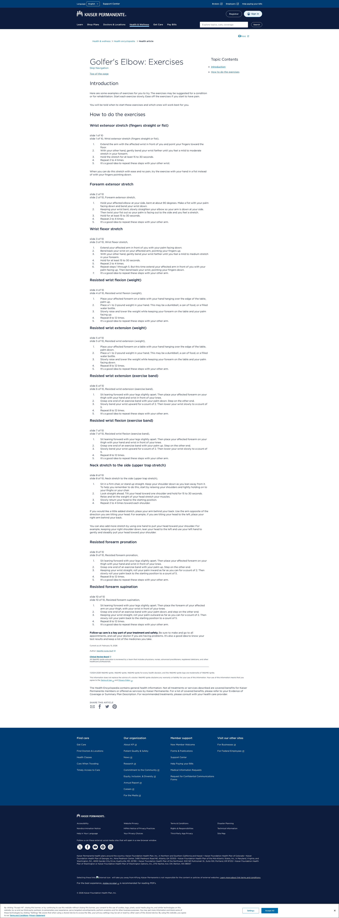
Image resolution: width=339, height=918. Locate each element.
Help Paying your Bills (182, 763)
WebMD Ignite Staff (105, 651)
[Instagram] (110, 847)
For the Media (131, 795)
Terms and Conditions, (19, 915)
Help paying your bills (252, 4)
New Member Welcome (183, 744)
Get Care (158, 24)
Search (256, 25)
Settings (250, 911)
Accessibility (82, 823)
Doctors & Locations (114, 24)
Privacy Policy (124, 680)
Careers (127, 789)
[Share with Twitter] (107, 706)
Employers (231, 4)
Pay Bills (172, 24)
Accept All (269, 911)
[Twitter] (79, 847)
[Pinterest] (102, 847)
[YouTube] (94, 847)
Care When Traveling (88, 763)
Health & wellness (101, 41)
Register (234, 14)
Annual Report (131, 782)
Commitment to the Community (140, 770)
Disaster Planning (225, 823)
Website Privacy (131, 823)
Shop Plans (93, 24)
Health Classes (84, 757)
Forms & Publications (182, 751)
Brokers (215, 4)
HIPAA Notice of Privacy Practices (139, 828)
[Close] (335, 911)
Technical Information (227, 828)
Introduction (218, 66)
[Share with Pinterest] (114, 706)
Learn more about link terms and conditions (240, 877)
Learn (80, 24)
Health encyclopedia (125, 41)
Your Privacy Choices (133, 833)
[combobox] (224, 25)
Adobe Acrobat (110, 883)
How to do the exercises (225, 72)
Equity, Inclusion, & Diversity (138, 776)
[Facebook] (87, 847)
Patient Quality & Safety (136, 751)
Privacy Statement (37, 915)
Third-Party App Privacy (182, 833)
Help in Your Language (87, 833)
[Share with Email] (92, 706)
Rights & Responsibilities (182, 828)
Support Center (111, 4)
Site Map (221, 833)
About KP (129, 744)
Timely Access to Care (88, 770)
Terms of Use (106, 680)
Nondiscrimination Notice (89, 828)
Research (128, 763)
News (127, 757)
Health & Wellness (139, 24)
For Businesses (225, 744)
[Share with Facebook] (99, 706)
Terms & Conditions (179, 823)
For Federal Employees (229, 751)
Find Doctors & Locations (90, 751)
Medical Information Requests (186, 770)
